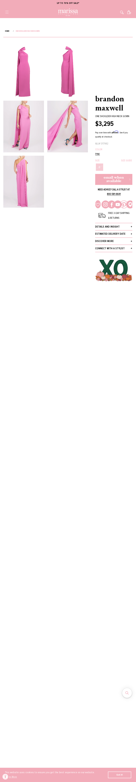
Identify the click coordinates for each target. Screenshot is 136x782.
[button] (7, 12)
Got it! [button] (119, 774)
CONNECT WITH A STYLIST (110, 248)
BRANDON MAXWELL (109, 103)
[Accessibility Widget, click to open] (5, 776)
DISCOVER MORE (104, 241)
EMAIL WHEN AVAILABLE (114, 179)
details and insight (107, 226)
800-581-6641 (114, 194)
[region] (68, 3)
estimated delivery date (110, 233)
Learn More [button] (11, 777)
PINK (97, 154)
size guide (126, 160)
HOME (7, 31)
